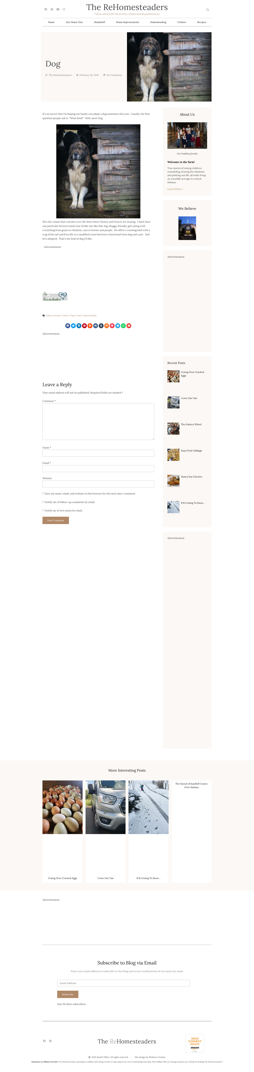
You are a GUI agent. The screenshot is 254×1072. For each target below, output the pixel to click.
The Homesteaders (127, 7)
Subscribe (67, 994)
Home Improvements (127, 22)
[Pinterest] (52, 9)
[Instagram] (64, 9)
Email (46, 463)
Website (47, 478)
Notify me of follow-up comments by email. (70, 502)
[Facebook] (46, 9)
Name (46, 447)
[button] (207, 9)
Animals (56, 315)
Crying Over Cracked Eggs (62, 878)
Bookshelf (99, 22)
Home (51, 22)
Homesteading (158, 22)
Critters (181, 22)
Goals (78, 315)
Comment (49, 401)
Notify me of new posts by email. (64, 510)
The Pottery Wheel (191, 424)
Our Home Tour (74, 22)
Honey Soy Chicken (191, 476)
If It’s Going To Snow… (193, 502)
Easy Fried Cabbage (191, 450)
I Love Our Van (189, 398)
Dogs (72, 315)
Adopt (49, 315)
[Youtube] (58, 9)
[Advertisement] (99, 269)
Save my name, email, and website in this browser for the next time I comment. (90, 493)
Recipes (201, 22)
